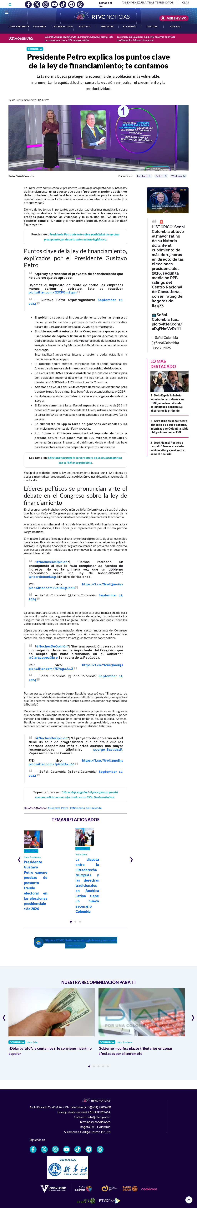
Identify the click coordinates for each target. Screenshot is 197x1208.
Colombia (39, 26)
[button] (70, 922)
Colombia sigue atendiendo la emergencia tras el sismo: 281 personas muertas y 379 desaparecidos (79, 38)
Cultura (152, 26)
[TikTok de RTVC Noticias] (77, 1149)
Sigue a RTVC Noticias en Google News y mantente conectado (81, 942)
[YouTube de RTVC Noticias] (66, 1149)
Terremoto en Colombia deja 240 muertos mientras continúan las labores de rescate (146, 38)
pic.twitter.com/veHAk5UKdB (52, 588)
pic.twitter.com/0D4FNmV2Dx (167, 326)
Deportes (107, 26)
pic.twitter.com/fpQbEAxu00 (51, 764)
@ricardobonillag (42, 577)
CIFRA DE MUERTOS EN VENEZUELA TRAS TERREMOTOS (137, 2)
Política (84, 26)
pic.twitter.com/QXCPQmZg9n (53, 292)
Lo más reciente (18, 26)
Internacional (63, 26)
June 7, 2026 (161, 348)
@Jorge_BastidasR (107, 749)
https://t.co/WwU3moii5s (102, 584)
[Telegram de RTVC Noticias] (88, 1149)
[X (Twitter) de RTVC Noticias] (44, 1149)
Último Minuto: (20, 38)
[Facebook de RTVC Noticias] (33, 1149)
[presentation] (19, 858)
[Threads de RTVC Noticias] (100, 1149)
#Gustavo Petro (58, 807)
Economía (129, 26)
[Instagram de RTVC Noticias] (55, 1149)
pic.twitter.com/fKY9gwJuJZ (51, 669)
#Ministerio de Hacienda (86, 807)
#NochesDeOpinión (51, 562)
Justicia (175, 26)
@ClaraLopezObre (43, 657)
